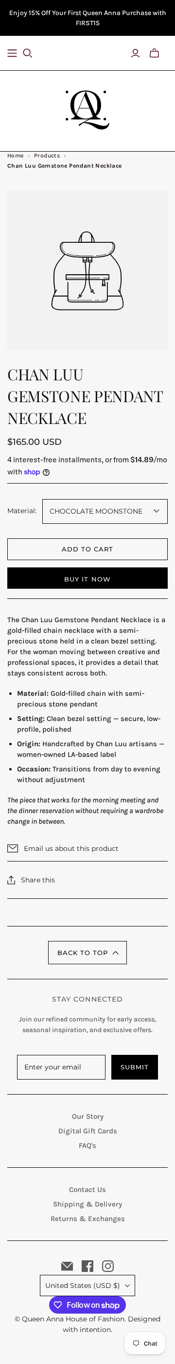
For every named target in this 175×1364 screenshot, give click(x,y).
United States (82, 1285)
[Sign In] (135, 53)
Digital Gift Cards (87, 1131)
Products (47, 155)
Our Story (88, 1116)
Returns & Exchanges (88, 1218)
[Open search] (33, 53)
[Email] (67, 1266)
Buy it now (87, 579)
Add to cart (87, 549)
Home (15, 155)
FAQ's (87, 1145)
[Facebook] (87, 1266)
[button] (87, 952)
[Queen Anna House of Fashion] (87, 108)
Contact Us (87, 1189)
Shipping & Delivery (87, 1204)
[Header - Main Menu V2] (12, 53)
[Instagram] (108, 1266)
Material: (21, 510)
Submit (135, 1067)
